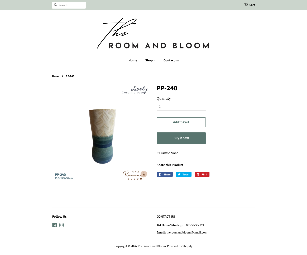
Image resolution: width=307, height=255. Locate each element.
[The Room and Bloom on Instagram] (61, 226)
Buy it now (181, 138)
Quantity (164, 98)
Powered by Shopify (180, 246)
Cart (252, 5)
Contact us (171, 60)
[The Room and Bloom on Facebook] (54, 226)
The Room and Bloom (152, 246)
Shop (149, 60)
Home (132, 60)
